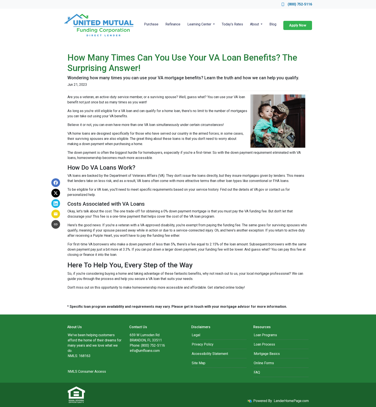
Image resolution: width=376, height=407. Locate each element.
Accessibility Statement (210, 354)
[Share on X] (55, 193)
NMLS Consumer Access (87, 371)
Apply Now (297, 25)
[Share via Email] (55, 214)
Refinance (172, 24)
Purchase (151, 24)
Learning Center (199, 24)
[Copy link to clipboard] (55, 224)
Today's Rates (232, 24)
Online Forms (264, 363)
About (255, 24)
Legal (196, 335)
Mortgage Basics (267, 354)
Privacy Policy (202, 344)
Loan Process (264, 344)
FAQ (257, 372)
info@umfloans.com (145, 351)
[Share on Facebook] (55, 182)
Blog (272, 24)
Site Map (198, 363)
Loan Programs (265, 335)
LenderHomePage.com (291, 401)
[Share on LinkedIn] (55, 203)
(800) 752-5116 (300, 4)
